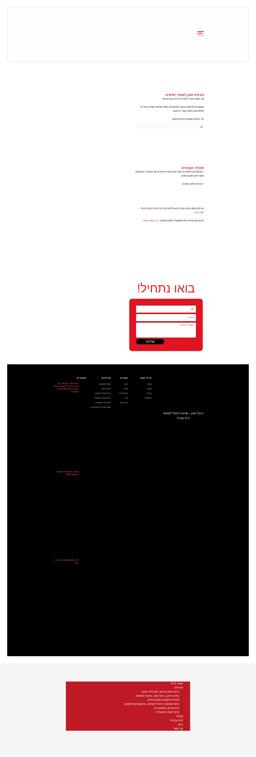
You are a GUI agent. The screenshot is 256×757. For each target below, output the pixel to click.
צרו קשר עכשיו (150, 220)
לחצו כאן (199, 212)
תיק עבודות (176, 720)
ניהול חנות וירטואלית (167, 712)
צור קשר (178, 728)
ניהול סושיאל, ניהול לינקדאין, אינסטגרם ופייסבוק (152, 703)
